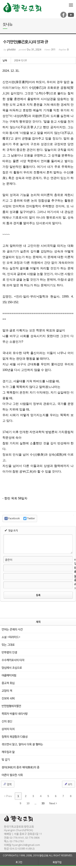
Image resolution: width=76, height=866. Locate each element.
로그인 (19, 862)
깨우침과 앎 (8, 752)
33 (43, 803)
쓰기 (69, 784)
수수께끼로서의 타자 (13, 660)
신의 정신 (7, 721)
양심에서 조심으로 (12, 667)
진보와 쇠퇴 (8, 698)
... (35, 803)
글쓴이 (8, 559)
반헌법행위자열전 (11, 706)
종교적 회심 (8, 683)
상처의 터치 (8, 729)
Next (52, 803)
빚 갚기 (6, 759)
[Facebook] (63, 17)
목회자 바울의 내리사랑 (15, 713)
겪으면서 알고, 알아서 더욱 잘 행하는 (22, 744)
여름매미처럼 (9, 675)
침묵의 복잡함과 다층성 (15, 736)
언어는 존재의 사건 (12, 629)
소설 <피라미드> (11, 637)
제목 (38, 621)
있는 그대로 (8, 644)
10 (28, 803)
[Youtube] (70, 17)
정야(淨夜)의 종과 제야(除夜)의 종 (20, 767)
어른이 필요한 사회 (12, 775)
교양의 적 (7, 690)
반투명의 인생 (9, 652)
